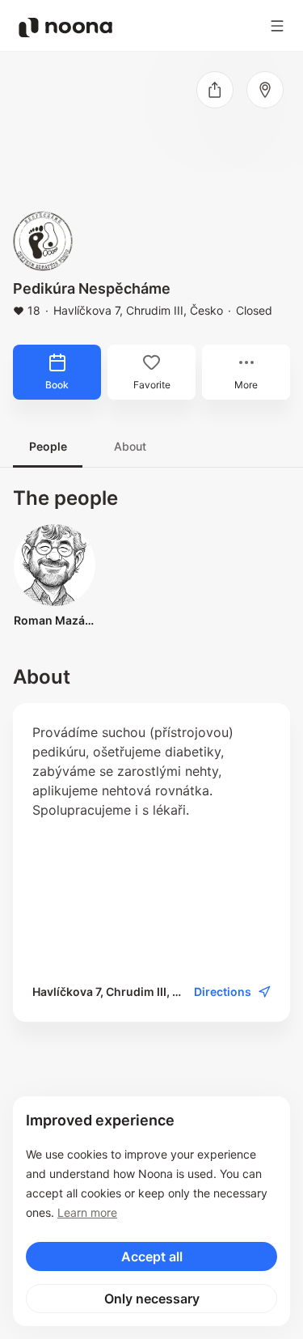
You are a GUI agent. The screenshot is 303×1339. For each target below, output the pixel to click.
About (130, 446)
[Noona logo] (65, 27)
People (48, 446)
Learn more (87, 1212)
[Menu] (277, 26)
